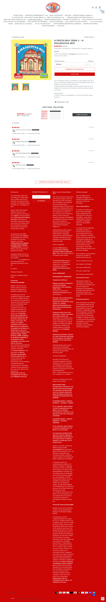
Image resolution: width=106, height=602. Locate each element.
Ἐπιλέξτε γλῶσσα (59, 61)
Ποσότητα (90, 61)
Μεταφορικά (72, 54)
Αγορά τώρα (75, 74)
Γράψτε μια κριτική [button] (81, 114)
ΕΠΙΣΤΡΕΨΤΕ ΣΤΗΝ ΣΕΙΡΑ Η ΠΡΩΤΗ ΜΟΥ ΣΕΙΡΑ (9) (54, 182)
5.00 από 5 (28, 114)
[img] (15, 127)
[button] (58, 46)
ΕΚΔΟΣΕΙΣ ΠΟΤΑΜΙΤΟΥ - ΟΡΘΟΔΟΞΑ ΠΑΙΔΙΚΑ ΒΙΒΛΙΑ (28, 598)
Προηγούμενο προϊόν (18, 37)
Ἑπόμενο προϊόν (89, 37)
